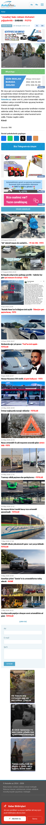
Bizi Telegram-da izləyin (25, 146)
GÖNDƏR (9, 664)
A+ (42, 26)
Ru (37, 5)
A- (37, 26)
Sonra (34, 819)
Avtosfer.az (6, 99)
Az (32, 5)
